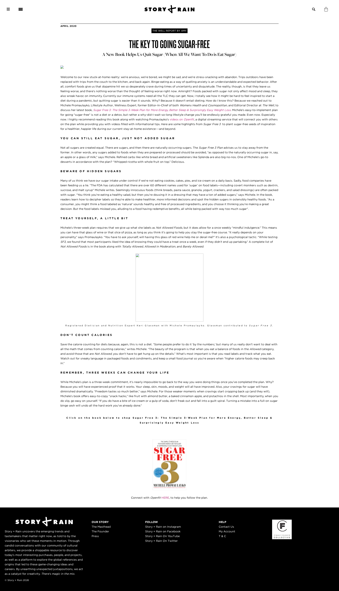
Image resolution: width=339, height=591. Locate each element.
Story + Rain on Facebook (162, 531)
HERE (165, 497)
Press (95, 536)
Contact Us (226, 526)
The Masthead (101, 526)
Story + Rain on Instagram (163, 526)
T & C (222, 536)
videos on (177, 119)
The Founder (100, 531)
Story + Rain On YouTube (162, 536)
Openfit (189, 119)
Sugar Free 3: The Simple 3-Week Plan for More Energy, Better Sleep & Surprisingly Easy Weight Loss (162, 110)
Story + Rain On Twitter (161, 540)
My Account (227, 531)
